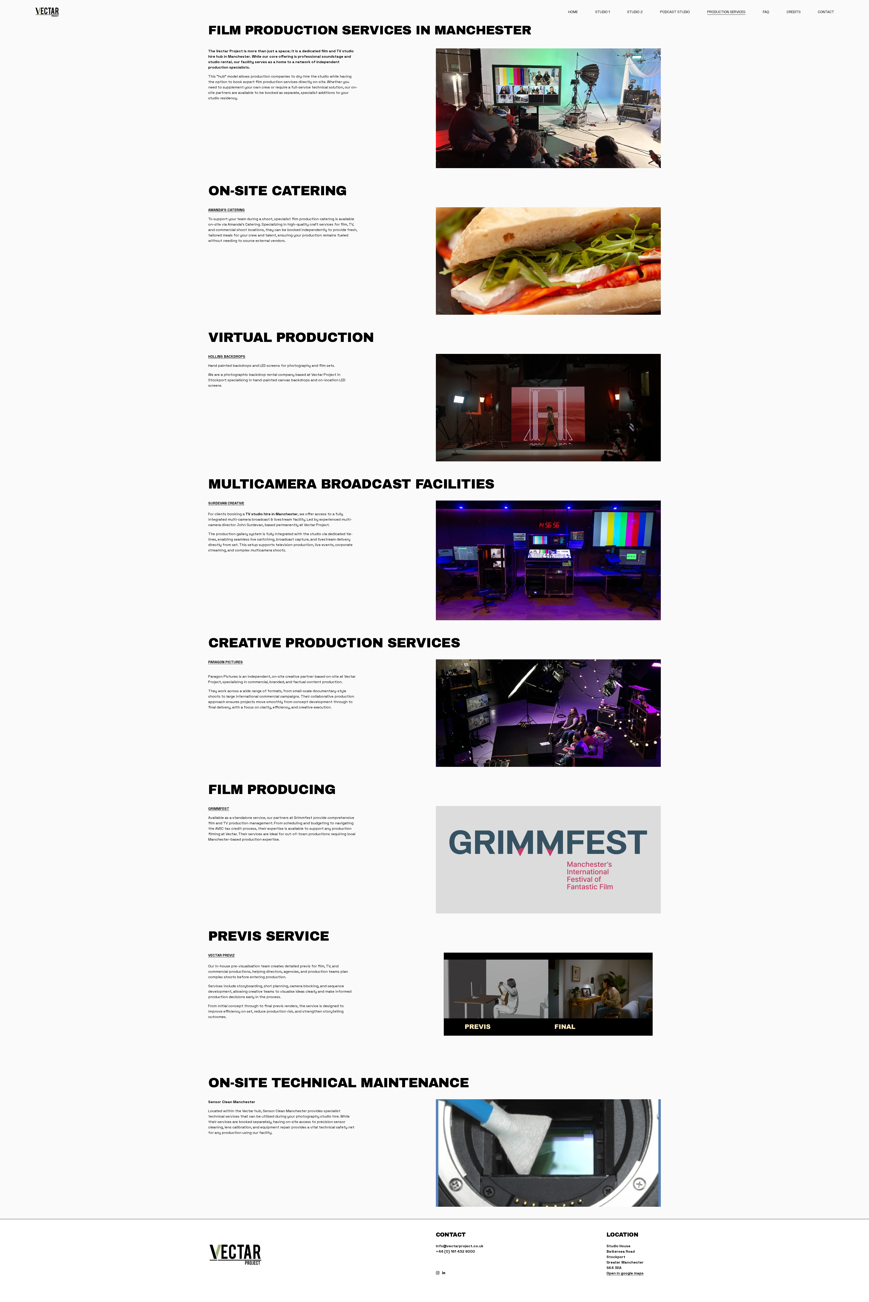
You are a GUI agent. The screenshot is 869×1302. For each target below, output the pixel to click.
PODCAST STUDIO (675, 12)
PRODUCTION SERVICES (726, 12)
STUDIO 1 (602, 12)
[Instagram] (437, 1273)
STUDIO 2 (635, 12)
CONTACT (826, 12)
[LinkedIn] (443, 1273)
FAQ (766, 12)
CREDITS (794, 12)
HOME (573, 12)
